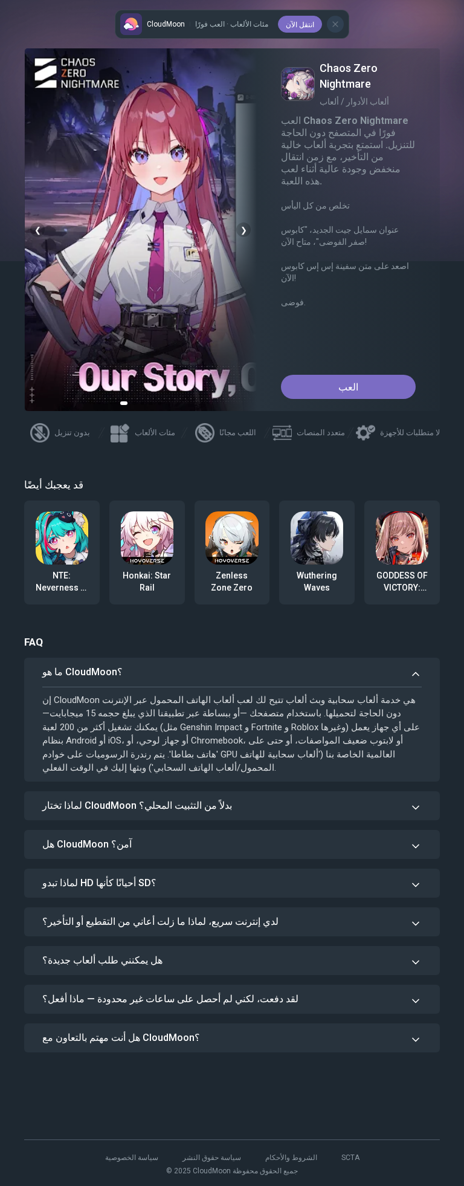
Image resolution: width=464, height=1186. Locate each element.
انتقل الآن (300, 25)
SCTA (350, 1157)
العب (348, 387)
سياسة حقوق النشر (211, 1157)
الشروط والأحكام (291, 1157)
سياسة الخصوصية (131, 1157)
